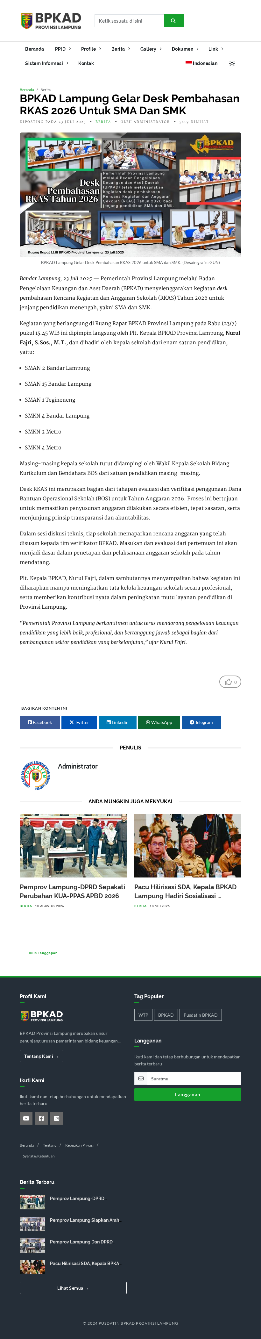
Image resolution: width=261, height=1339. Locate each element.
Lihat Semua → (73, 1288)
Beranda (34, 49)
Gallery (149, 49)
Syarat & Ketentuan (39, 1156)
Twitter (81, 722)
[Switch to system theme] (232, 63)
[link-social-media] (26, 1118)
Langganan (188, 1094)
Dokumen (183, 49)
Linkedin (120, 722)
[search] (174, 20)
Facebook (42, 722)
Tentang (49, 1145)
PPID (61, 49)
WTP (143, 1015)
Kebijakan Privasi (79, 1145)
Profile (89, 49)
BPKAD (166, 1015)
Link (213, 49)
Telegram (203, 722)
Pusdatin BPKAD (201, 1015)
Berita (118, 49)
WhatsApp (161, 722)
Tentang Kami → (41, 1056)
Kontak (86, 63)
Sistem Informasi (44, 63)
